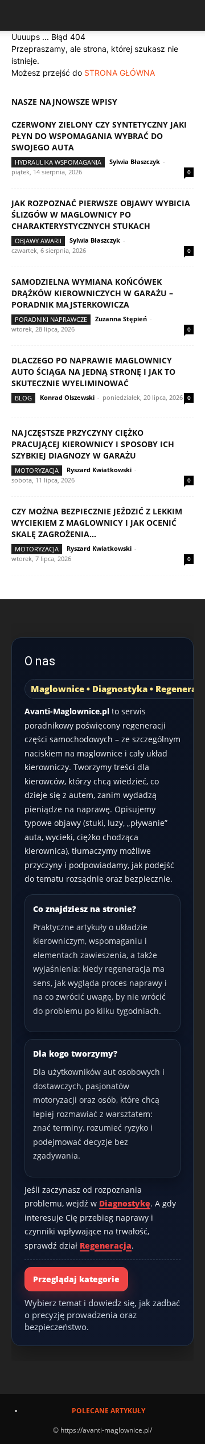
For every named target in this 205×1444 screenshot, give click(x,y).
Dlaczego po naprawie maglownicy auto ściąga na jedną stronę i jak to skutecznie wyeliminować (93, 371)
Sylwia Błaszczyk (134, 161)
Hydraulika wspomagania (58, 162)
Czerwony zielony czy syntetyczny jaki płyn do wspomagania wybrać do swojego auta (99, 136)
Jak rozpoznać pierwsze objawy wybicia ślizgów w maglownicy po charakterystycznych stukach (100, 214)
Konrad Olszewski (67, 397)
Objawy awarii (38, 240)
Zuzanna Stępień (121, 318)
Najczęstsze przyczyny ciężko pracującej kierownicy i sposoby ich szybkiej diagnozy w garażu (92, 444)
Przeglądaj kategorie (76, 1279)
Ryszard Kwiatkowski (99, 469)
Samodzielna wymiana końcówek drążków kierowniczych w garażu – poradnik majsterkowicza (92, 293)
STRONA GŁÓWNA (119, 72)
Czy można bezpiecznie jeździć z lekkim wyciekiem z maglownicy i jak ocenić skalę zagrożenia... (96, 522)
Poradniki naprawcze (51, 319)
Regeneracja (106, 1245)
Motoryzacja (37, 470)
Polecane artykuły (108, 1411)
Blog (23, 398)
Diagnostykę (124, 1203)
